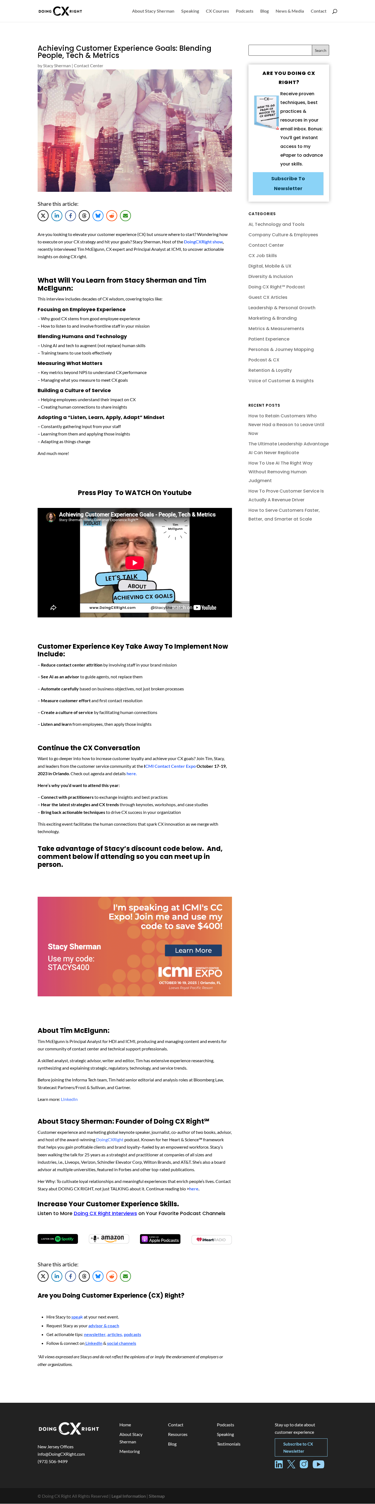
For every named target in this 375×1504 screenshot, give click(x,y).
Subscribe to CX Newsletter (298, 1447)
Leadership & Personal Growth (281, 308)
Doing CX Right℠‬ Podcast (276, 287)
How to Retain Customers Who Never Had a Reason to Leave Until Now (286, 425)
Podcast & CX (263, 360)
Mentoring (129, 1451)
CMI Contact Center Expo (170, 766)
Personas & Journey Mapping (281, 349)
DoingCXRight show (203, 241)
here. (132, 773)
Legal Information (128, 1496)
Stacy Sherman (57, 65)
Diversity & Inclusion (270, 276)
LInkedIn (69, 1099)
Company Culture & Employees (283, 235)
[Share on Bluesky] (98, 215)
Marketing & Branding (272, 318)
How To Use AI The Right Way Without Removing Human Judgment (280, 472)
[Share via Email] (125, 215)
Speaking (190, 11)
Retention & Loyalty (270, 370)
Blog (264, 11)
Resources (178, 1434)
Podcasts (244, 11)
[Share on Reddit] (111, 215)
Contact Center (88, 65)
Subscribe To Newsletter (288, 183)
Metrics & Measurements (276, 328)
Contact (318, 11)
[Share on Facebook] (70, 215)
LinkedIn (93, 1343)
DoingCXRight (110, 1139)
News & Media (290, 11)
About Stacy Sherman (153, 11)
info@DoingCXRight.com (61, 1454)
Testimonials (228, 1443)
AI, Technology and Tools (276, 224)
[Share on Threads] (84, 215)
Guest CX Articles (267, 297)
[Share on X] (43, 215)
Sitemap (157, 1496)
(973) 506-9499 (53, 1461)
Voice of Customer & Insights (281, 381)
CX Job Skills (262, 255)
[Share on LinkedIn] (56, 215)
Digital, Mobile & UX (270, 266)
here (193, 1188)
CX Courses (217, 11)
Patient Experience (268, 339)
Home (125, 1424)
